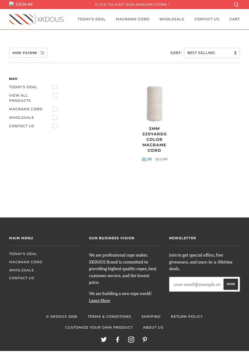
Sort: (176, 53)
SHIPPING (151, 316)
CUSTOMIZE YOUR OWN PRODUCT (99, 327)
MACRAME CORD (132, 19)
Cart (235, 19)
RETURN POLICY (187, 316)
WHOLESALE (171, 19)
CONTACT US (207, 19)
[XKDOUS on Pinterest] (145, 341)
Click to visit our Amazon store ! (132, 4)
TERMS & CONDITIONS (109, 316)
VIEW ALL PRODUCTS (20, 98)
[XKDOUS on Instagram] (131, 341)
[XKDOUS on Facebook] (117, 341)
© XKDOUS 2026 (61, 316)
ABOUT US (153, 327)
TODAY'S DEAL (92, 19)
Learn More (99, 300)
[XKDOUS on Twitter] (104, 341)
